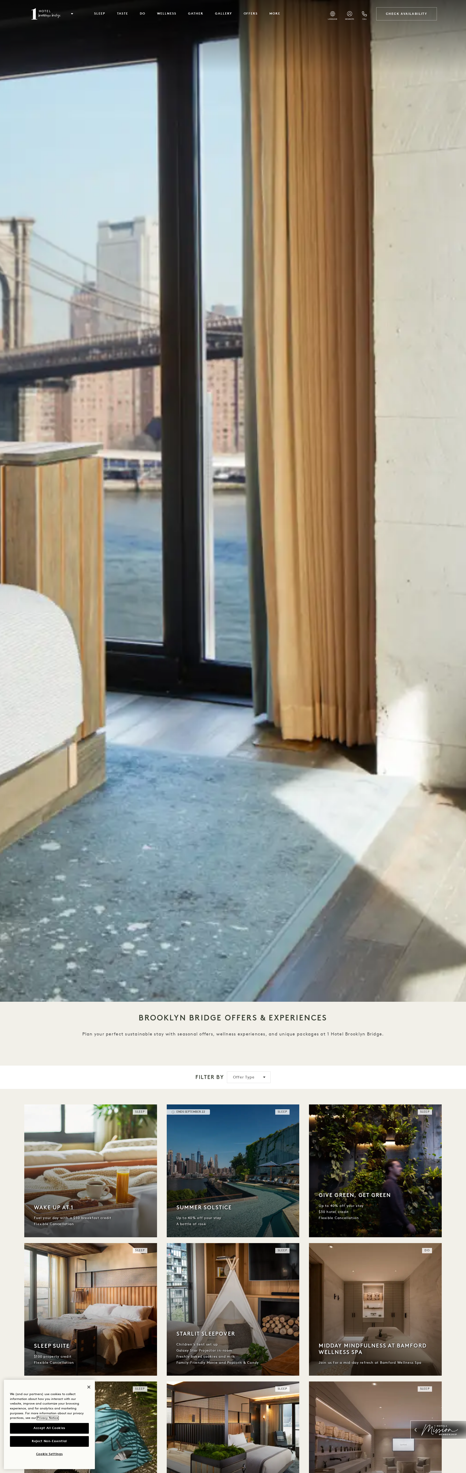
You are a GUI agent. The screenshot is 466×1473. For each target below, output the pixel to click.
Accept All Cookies (49, 1428)
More (274, 13)
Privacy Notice (47, 1418)
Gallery (223, 13)
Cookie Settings (49, 1454)
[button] (72, 14)
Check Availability (406, 14)
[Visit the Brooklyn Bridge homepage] (46, 14)
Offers (251, 13)
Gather (195, 13)
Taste (122, 13)
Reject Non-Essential (49, 1441)
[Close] (88, 1387)
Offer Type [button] (244, 1077)
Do (142, 13)
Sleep (99, 13)
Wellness (167, 13)
